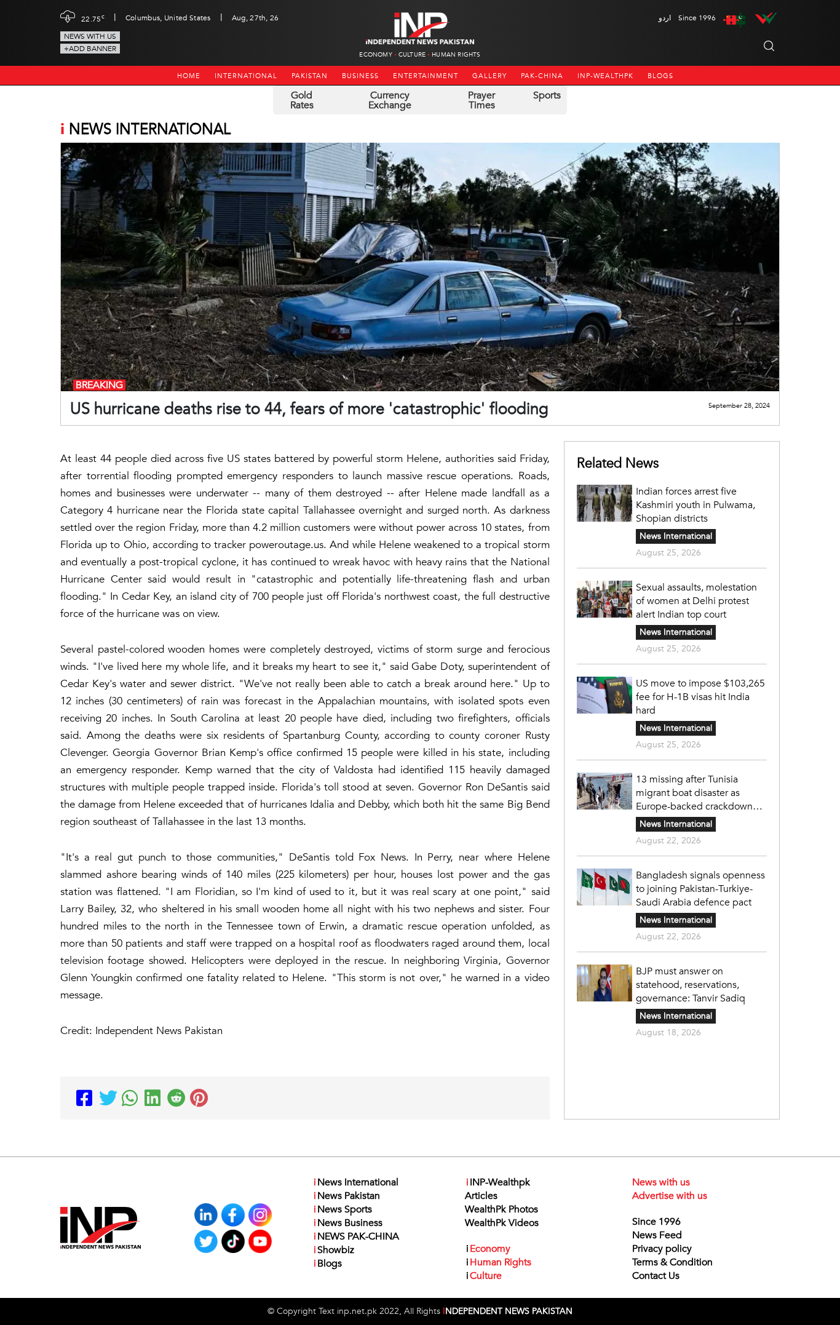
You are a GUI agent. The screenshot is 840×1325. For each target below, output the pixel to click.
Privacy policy (662, 1248)
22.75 (93, 18)
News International (676, 536)
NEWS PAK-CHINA (356, 1236)
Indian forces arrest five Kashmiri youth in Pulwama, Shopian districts (695, 505)
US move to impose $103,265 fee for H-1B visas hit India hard (700, 697)
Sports (547, 95)
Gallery (489, 76)
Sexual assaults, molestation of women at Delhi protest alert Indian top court (696, 601)
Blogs (660, 76)
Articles (481, 1196)
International (246, 76)
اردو (665, 18)
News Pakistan (347, 1196)
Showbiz (334, 1250)
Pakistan (309, 76)
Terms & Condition (672, 1262)
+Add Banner (90, 49)
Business (360, 76)
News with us (90, 36)
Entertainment (425, 76)
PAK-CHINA (542, 76)
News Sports (343, 1209)
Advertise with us (669, 1196)
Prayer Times (481, 100)
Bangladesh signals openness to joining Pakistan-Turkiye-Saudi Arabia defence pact (700, 889)
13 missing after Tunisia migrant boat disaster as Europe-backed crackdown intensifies (694, 793)
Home (188, 76)
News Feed (657, 1235)
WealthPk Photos (501, 1209)
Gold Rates (302, 100)
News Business (348, 1223)
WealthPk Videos (502, 1223)
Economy (375, 54)
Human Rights (456, 54)
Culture (412, 54)
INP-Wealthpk (605, 76)
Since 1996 (656, 1221)
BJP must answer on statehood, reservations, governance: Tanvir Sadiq (690, 985)
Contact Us (656, 1276)
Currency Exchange (389, 100)
